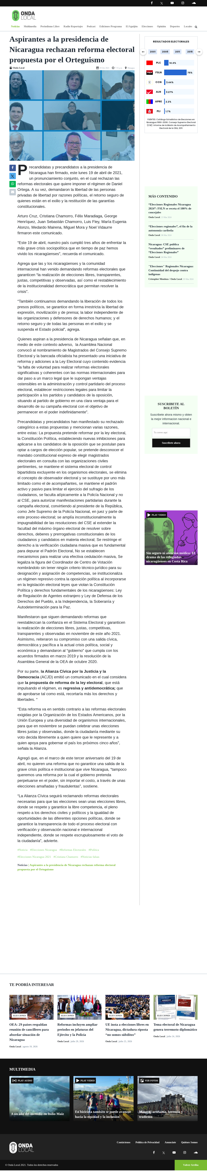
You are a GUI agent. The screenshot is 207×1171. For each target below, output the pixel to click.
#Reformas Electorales (73, 849)
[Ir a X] (164, 1152)
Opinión (161, 26)
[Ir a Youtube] (172, 3)
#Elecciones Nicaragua (43, 849)
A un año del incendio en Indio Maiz (37, 1114)
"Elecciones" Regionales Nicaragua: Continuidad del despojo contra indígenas (171, 270)
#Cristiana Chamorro (66, 856)
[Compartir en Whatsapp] (12, 184)
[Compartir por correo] (12, 192)
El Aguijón (132, 26)
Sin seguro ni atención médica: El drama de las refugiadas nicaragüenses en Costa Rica (170, 557)
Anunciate (170, 1142)
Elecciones (147, 26)
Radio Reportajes (73, 26)
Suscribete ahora (171, 442)
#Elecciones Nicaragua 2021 (34, 856)
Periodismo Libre (50, 26)
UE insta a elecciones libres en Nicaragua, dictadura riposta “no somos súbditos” (127, 1030)
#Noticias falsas (90, 856)
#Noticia (22, 849)
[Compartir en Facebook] (12, 168)
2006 (165, 51)
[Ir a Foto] (72, 115)
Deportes (175, 26)
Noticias (15, 26)
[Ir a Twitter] (161, 3)
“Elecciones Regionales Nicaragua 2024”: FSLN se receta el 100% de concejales (169, 208)
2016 (190, 51)
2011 (177, 51)
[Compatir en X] (12, 176)
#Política (94, 849)
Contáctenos (123, 1142)
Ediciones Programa (110, 26)
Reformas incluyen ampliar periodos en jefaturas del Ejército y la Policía (77, 1030)
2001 (152, 51)
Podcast (91, 26)
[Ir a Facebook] (154, 1152)
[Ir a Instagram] (182, 3)
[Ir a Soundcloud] (196, 1152)
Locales (188, 26)
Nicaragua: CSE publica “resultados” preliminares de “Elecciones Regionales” (166, 248)
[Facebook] (152, 3)
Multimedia (30, 26)
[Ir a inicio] (24, 15)
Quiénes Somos (189, 1142)
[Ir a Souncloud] (194, 3)
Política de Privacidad (147, 1142)
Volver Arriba (190, 1165)
